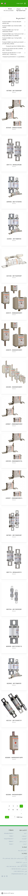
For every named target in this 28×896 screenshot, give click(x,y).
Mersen (10, 9)
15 (17, 810)
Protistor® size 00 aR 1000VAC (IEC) (15, 46)
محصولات (18, 9)
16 (13, 810)
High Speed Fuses (20, 11)
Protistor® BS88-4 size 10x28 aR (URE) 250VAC (12, 26)
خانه (26, 9)
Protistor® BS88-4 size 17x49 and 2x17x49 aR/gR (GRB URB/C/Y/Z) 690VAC (12, 35)
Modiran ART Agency (9, 883)
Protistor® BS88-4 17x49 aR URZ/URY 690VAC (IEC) (11, 22)
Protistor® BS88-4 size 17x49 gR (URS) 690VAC (12, 39)
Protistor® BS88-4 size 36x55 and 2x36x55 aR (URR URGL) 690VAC (12, 43)
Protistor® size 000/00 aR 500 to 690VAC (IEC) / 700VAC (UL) (12, 49)
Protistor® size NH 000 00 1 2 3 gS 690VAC (13, 57)
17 (8, 810)
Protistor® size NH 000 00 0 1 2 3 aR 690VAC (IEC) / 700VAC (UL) (11, 53)
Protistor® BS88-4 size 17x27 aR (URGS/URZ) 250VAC (10, 31)
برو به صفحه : (19, 817)
